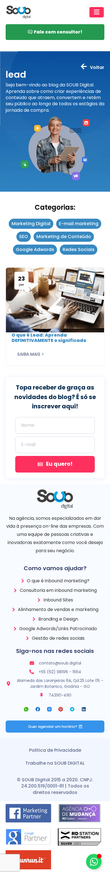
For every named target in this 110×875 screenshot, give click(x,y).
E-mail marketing (78, 223)
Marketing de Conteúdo (63, 236)
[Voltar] (83, 66)
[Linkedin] (84, 709)
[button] (96, 12)
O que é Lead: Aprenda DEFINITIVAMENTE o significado (49, 338)
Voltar (97, 67)
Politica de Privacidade (55, 750)
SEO (23, 236)
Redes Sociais (78, 249)
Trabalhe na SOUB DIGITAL (55, 763)
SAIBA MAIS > (30, 354)
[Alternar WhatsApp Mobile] (94, 861)
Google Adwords (35, 249)
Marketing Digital (31, 223)
